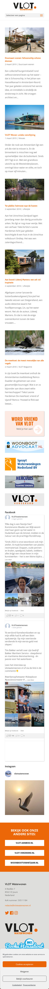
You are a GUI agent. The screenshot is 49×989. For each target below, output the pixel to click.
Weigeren (24, 971)
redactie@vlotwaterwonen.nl (18, 905)
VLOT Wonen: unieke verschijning (20, 135)
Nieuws (22, 138)
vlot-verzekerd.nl (24, 853)
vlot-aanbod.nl (24, 843)
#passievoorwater (14, 679)
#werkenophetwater (15, 676)
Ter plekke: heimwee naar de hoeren (21, 206)
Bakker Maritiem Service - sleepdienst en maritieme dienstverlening (23, 655)
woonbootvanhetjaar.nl (24, 862)
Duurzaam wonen (26, 64)
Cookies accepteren (24, 964)
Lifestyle (26, 209)
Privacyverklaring (29, 985)
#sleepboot (31, 676)
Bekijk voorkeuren (24, 978)
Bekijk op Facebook (12, 610)
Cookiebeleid (17, 985)
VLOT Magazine (25, 367)
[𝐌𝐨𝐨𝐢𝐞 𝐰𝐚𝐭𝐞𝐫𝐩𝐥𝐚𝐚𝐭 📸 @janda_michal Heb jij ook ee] (24, 800)
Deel (22, 610)
